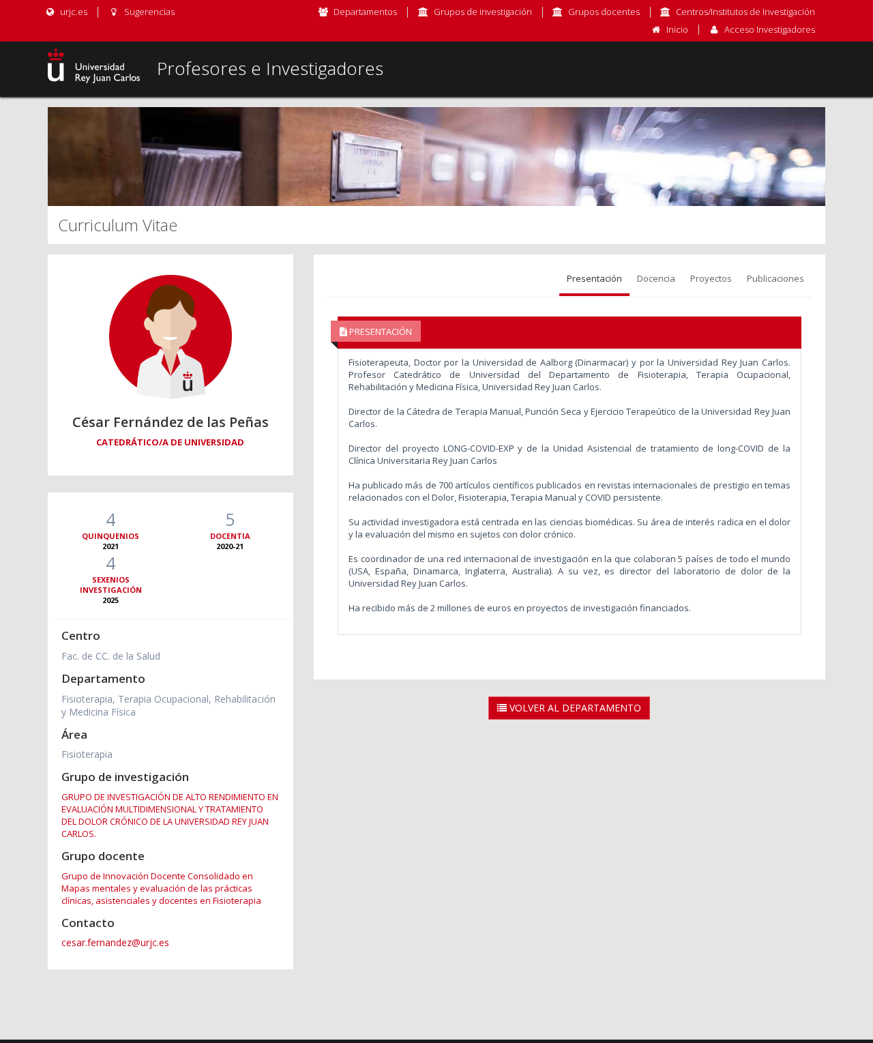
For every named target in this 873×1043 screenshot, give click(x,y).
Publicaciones (775, 278)
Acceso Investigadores (769, 29)
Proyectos (711, 278)
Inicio (677, 29)
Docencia (656, 278)
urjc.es (72, 11)
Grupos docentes (604, 11)
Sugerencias (148, 11)
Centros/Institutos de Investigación (745, 11)
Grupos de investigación (483, 11)
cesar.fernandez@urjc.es (115, 942)
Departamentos (365, 11)
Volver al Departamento (574, 707)
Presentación (594, 278)
